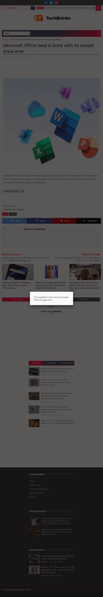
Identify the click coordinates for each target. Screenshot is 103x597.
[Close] (73, 291)
